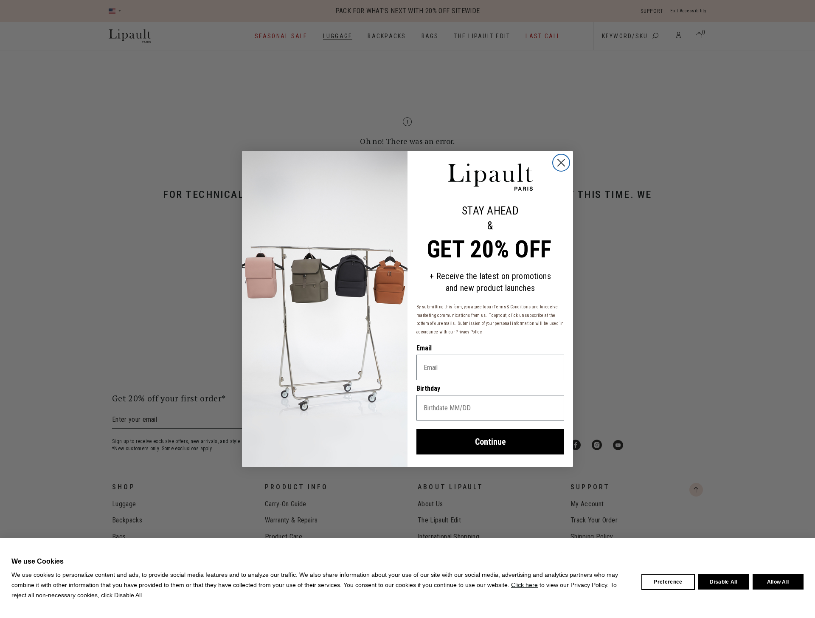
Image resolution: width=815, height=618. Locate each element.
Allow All (778, 582)
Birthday (428, 388)
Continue (490, 442)
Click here (524, 584)
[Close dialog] (561, 162)
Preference (668, 582)
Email (424, 348)
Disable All (723, 582)
